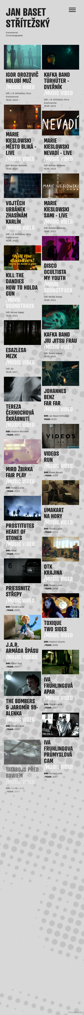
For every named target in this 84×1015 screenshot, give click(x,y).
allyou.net (77, 1012)
